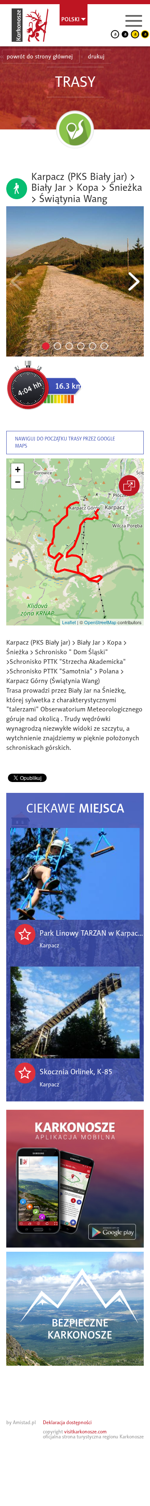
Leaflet (69, 622)
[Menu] (134, 21)
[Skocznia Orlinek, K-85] (75, 1012)
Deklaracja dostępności (67, 1422)
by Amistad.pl (21, 1422)
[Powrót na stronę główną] (30, 25)
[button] (17, 469)
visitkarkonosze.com (85, 1432)
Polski (70, 19)
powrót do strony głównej (40, 56)
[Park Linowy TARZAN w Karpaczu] (75, 874)
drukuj (96, 56)
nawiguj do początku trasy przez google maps (65, 442)
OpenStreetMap (100, 622)
